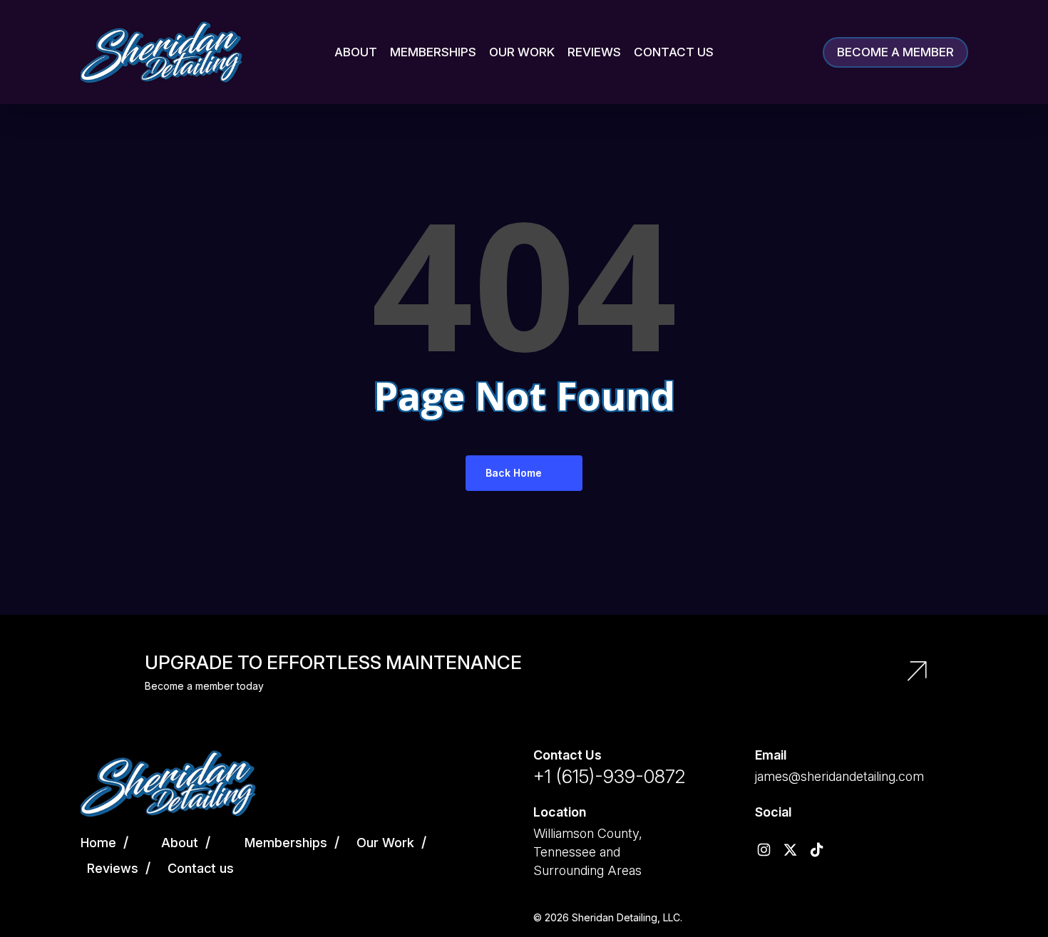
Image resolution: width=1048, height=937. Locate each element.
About (179, 842)
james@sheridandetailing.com (839, 776)
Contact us (201, 868)
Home (98, 842)
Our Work (385, 842)
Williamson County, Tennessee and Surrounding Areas (587, 852)
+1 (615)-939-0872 (609, 776)
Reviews (112, 868)
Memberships (286, 842)
